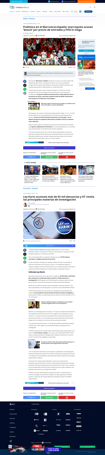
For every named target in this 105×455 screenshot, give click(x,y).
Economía (32, 11)
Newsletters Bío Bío (55, 1)
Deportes (38, 11)
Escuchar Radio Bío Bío (87, 1)
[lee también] (34, 304)
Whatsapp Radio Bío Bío (88, 446)
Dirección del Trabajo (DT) (38, 249)
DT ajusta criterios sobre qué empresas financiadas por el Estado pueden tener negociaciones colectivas (57, 342)
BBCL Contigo (66, 11)
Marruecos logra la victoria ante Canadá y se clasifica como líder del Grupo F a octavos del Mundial (58, 104)
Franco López (31, 203)
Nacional (18, 11)
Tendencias (44, 11)
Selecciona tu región (17, 1)
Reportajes (13, 436)
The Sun (67, 113)
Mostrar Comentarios (49, 147)
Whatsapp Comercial (63, 446)
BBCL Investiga (57, 11)
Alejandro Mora (29, 33)
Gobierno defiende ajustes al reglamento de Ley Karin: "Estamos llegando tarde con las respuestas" (57, 302)
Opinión (51, 11)
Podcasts (12, 11)
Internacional (25, 11)
